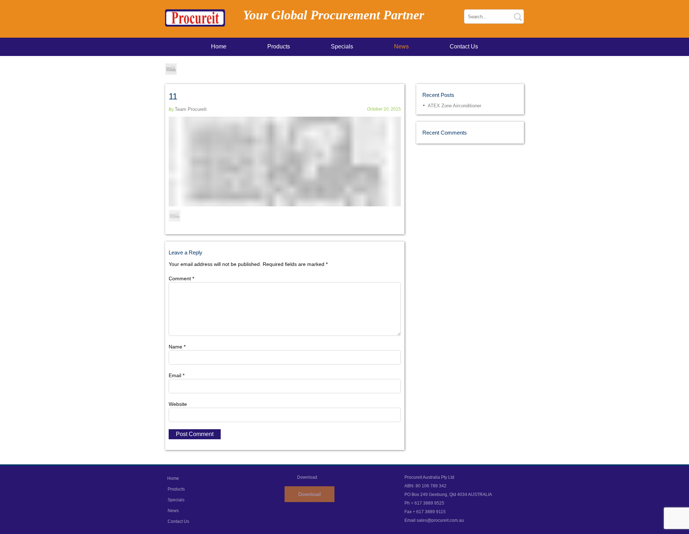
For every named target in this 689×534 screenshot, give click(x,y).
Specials (342, 46)
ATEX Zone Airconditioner (454, 105)
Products (278, 46)
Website (178, 404)
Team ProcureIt (191, 109)
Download (309, 494)
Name (177, 347)
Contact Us (464, 46)
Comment (181, 278)
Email (176, 375)
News (401, 46)
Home (218, 46)
